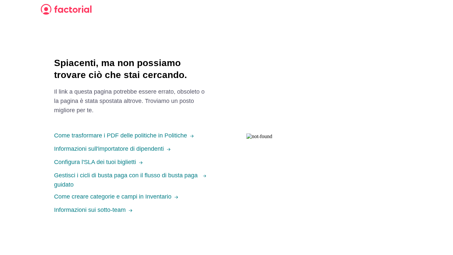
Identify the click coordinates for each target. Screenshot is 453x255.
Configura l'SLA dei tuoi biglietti (95, 162)
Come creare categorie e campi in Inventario (112, 196)
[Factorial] (66, 9)
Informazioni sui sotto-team (90, 210)
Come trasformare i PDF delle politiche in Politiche (120, 135)
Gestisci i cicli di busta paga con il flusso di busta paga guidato (126, 180)
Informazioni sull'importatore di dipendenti (109, 148)
